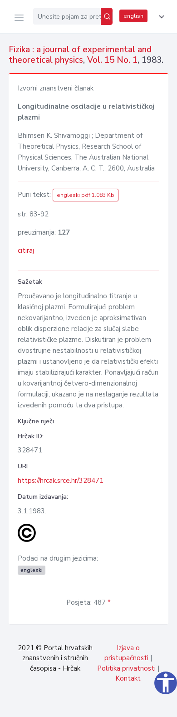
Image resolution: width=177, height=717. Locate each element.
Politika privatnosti (126, 668)
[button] (160, 16)
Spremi (104, 705)
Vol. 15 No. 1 (112, 60)
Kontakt (128, 678)
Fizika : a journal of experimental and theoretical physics (80, 55)
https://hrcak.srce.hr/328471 (60, 480)
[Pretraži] (107, 16)
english (133, 16)
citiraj (26, 250)
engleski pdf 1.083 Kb (85, 195)
